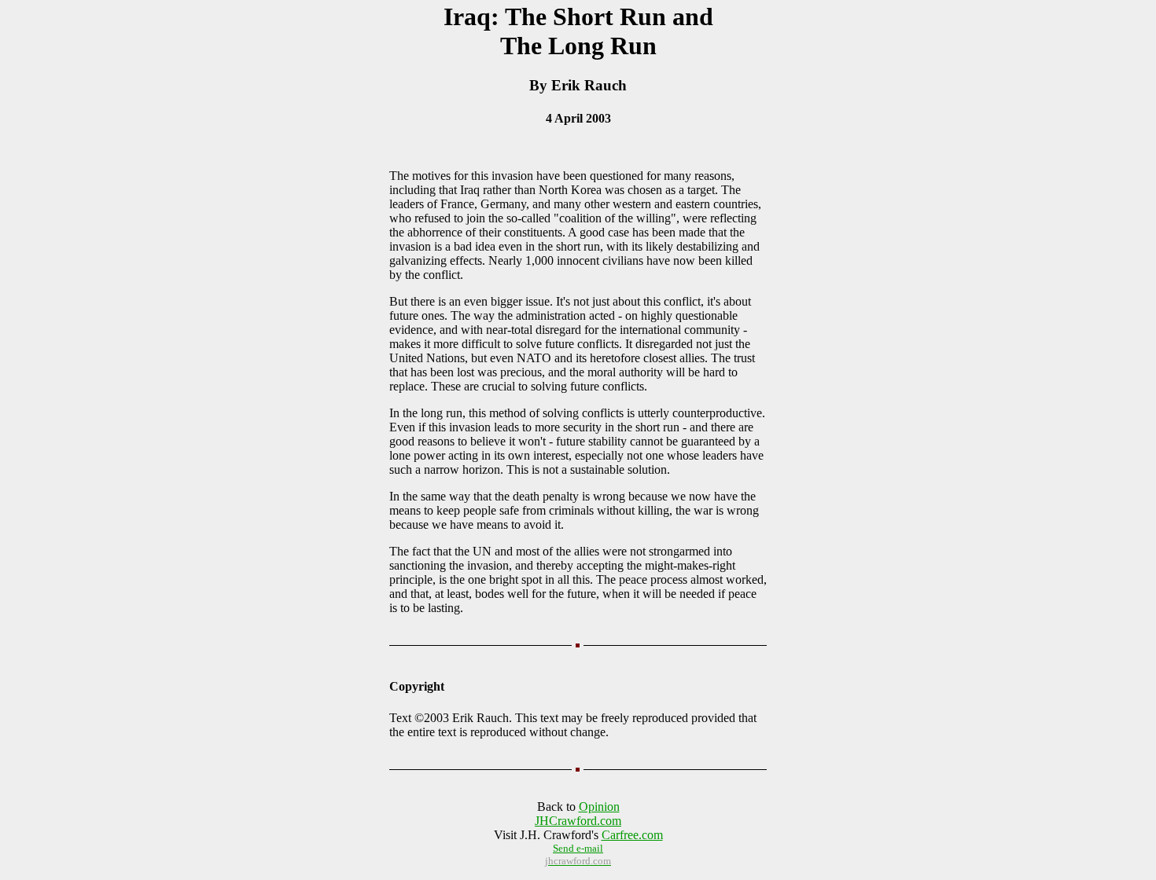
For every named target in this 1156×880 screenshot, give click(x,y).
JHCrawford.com (578, 820)
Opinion (599, 806)
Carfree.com (632, 835)
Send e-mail (578, 848)
